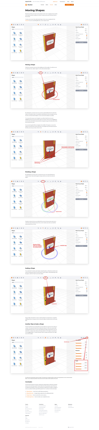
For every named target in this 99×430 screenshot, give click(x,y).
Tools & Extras (62, 1)
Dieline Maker (41, 408)
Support (72, 1)
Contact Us (57, 411)
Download (68, 4)
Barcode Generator (28, 408)
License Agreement (58, 407)
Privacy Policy (40, 427)
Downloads (70, 405)
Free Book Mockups (42, 405)
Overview (42, 4)
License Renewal (71, 407)
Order (56, 4)
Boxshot (26, 405)
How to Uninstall (57, 408)
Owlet (26, 418)
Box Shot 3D (27, 421)
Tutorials (51, 4)
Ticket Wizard (27, 413)
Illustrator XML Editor (43, 413)
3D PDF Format (41, 414)
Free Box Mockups (42, 407)
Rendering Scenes (30, 396)
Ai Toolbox (27, 410)
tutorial (26, 20)
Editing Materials (29, 393)
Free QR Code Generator (43, 411)
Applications (55, 1)
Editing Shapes (29, 391)
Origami (26, 407)
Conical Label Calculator (43, 410)
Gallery (47, 4)
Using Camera (29, 395)
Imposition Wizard (28, 411)
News (68, 1)
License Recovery (57, 410)
